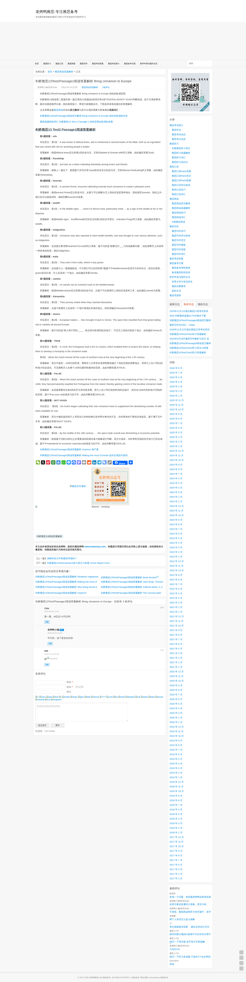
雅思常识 (176, 130)
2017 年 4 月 (176, 874)
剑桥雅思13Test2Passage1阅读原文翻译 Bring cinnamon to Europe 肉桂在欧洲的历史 (84, 116)
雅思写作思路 (179, 249)
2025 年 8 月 (176, 418)
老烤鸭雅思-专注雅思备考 (57, 12)
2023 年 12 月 (177, 506)
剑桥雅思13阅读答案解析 (49, 536)
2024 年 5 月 (176, 483)
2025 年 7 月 (176, 423)
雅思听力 (47, 63)
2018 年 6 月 (176, 809)
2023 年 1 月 (176, 556)
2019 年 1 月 (176, 777)
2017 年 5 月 (176, 869)
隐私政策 (135, 978)
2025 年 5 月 (176, 432)
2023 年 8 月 (176, 524)
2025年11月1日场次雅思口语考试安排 (189, 311)
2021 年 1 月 (176, 667)
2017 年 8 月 (176, 855)
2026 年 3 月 (176, 391)
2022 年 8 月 (176, 579)
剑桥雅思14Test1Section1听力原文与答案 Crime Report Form (78, 563)
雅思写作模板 (179, 245)
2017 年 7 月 (176, 860)
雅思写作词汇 (179, 254)
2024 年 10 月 (177, 460)
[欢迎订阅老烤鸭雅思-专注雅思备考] (211, 3)
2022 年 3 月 (176, 602)
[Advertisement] (123, 41)
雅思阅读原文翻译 (181, 203)
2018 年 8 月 (176, 800)
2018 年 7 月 (176, 805)
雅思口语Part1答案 (181, 171)
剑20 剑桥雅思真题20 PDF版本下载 (188, 315)
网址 (69, 692)
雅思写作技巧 (179, 231)
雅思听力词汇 (179, 157)
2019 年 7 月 (176, 750)
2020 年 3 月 (176, 713)
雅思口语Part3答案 (181, 180)
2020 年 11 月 (176, 676)
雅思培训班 (175, 295)
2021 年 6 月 (176, 644)
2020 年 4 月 (176, 708)
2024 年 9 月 (176, 464)
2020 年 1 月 (176, 722)
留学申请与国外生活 (148, 63)
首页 (37, 63)
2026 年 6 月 (176, 377)
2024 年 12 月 (177, 451)
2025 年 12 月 (177, 400)
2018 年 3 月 (176, 823)
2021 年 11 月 (176, 621)
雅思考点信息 (179, 139)
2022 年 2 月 (176, 607)
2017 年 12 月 (177, 837)
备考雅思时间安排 (181, 272)
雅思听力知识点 (180, 162)
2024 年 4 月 (176, 487)
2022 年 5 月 (176, 593)
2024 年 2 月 (176, 497)
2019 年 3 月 (176, 768)
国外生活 (176, 291)
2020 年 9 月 (176, 685)
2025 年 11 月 (176, 405)
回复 (47, 622)
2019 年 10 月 (177, 736)
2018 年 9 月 (176, 795)
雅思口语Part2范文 (181, 176)
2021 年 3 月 (176, 658)
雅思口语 (59, 63)
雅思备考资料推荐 (181, 268)
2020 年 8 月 (176, 690)
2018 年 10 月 (177, 791)
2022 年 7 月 (176, 584)
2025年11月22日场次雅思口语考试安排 (189, 329)
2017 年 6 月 (176, 864)
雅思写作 (84, 63)
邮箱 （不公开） (76, 687)
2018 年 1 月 (176, 832)
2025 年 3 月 (176, 441)
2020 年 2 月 (176, 717)
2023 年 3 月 (176, 547)
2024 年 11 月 (176, 455)
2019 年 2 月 (176, 772)
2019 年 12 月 (177, 727)
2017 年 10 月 (177, 846)
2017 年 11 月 (176, 841)
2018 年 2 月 (176, 828)
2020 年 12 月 (177, 671)
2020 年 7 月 (176, 694)
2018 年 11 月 (176, 786)
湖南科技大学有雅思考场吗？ (62, 558)
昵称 (70, 682)
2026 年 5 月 (176, 382)
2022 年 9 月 (176, 575)
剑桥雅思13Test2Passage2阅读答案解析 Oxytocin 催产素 (69, 449)
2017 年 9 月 (176, 851)
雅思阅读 (71, 63)
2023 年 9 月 (176, 520)
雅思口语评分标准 (181, 185)
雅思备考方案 (130, 63)
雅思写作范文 (179, 240)
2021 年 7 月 (176, 639)
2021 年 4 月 (176, 653)
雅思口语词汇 (179, 194)
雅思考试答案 (98, 63)
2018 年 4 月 (176, 818)
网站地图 (144, 978)
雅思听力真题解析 (181, 153)
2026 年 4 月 (176, 386)
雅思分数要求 (179, 286)
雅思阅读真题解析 (64, 71)
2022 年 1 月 (176, 612)
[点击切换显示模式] (241, 952)
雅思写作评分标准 (181, 235)
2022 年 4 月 (176, 598)
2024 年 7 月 (176, 474)
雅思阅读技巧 (179, 212)
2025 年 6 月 (176, 428)
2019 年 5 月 (176, 759)
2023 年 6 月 (176, 533)
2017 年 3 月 (176, 878)
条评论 (106, 87)
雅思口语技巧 (179, 189)
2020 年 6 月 (176, 699)
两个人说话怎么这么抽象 (182, 919)
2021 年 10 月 (177, 625)
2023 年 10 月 (177, 515)
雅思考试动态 (179, 134)
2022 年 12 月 (177, 561)
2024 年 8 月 (176, 469)
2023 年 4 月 (176, 543)
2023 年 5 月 (176, 538)
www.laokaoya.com (95, 546)
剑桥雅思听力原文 (181, 148)
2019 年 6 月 (176, 754)
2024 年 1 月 (176, 501)
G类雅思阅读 (178, 222)
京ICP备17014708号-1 (121, 978)
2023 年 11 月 (176, 510)
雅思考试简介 (114, 63)
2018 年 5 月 (176, 814)
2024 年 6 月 (176, 478)
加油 (172, 964)
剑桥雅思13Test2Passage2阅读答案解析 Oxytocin (60, 593)
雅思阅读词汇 (179, 217)
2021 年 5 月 (176, 648)
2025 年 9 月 (176, 414)
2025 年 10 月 (177, 409)
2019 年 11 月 (176, 731)
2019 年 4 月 (176, 763)
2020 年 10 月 (177, 681)
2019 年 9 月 (176, 740)
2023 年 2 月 (176, 552)
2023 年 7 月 (176, 529)
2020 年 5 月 (176, 704)
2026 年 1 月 (176, 395)
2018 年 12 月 (177, 782)
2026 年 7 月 (176, 372)
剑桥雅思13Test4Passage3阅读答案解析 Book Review (130, 577)
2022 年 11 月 (176, 566)
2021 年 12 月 (177, 616)
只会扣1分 (175, 949)
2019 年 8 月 (176, 745)
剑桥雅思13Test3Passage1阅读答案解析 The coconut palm (131, 593)
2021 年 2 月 (176, 662)
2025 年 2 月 (176, 446)
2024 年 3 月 (176, 492)
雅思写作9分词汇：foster (182, 325)
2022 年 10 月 (177, 570)
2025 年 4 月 (176, 437)
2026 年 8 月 (176, 368)
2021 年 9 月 (176, 630)
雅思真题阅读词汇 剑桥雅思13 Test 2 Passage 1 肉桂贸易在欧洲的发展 (76, 121)
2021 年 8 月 (176, 635)
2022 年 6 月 (176, 589)
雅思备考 (164, 978)
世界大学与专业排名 (182, 281)
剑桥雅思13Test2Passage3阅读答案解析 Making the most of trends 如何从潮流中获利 (84, 455)
